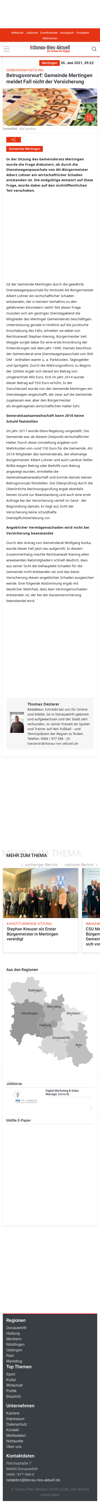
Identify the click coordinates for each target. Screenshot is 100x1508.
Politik (11, 1390)
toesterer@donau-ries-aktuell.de (52, 743)
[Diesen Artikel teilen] (13, 139)
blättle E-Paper (18, 1120)
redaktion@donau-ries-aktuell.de (33, 1479)
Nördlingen (15, 1344)
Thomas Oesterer (43, 704)
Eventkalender (49, 32)
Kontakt (12, 1429)
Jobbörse (32, 32)
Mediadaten (50, 38)
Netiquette (14, 1440)
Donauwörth (16, 1327)
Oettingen (14, 1350)
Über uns (13, 1446)
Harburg (13, 1333)
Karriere (13, 1413)
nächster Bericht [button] (79, 864)
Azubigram (67, 32)
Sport (10, 1374)
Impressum (15, 1418)
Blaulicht (13, 1396)
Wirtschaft (14, 1385)
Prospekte (82, 32)
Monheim (14, 1338)
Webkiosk (17, 32)
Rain (10, 1355)
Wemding (14, 1361)
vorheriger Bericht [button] (41, 864)
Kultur (11, 1379)
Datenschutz (16, 1424)
